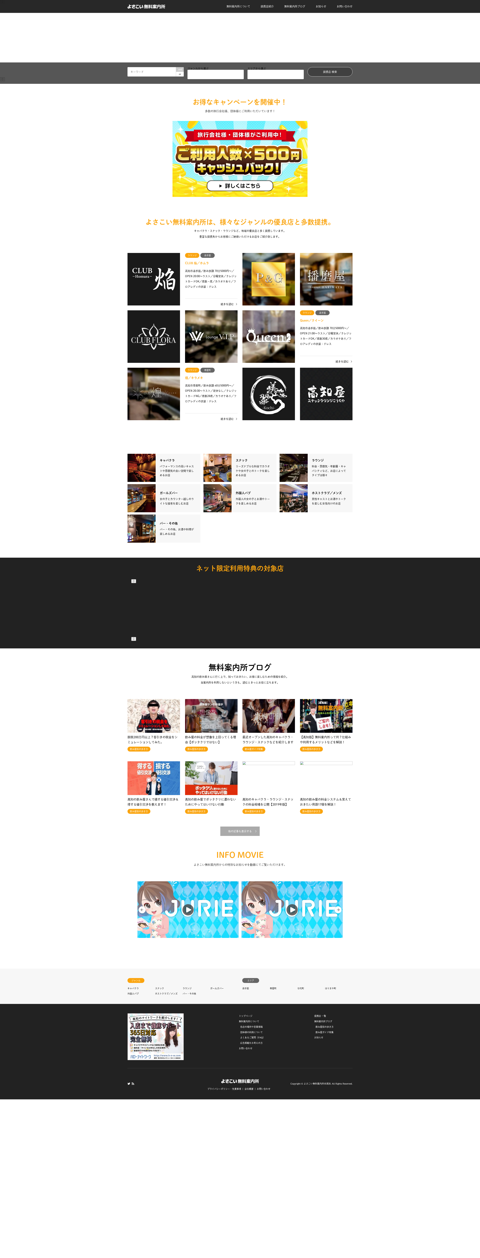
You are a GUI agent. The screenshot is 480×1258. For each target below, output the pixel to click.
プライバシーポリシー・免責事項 (224, 1016)
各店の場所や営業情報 (251, 953)
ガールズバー (217, 915)
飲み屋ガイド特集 (325, 959)
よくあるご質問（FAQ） (252, 964)
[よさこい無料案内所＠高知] (146, 6)
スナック (159, 915)
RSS (133, 1010)
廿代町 (300, 915)
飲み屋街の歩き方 (325, 953)
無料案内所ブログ (294, 6)
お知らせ (321, 6)
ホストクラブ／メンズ (166, 920)
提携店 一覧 (320, 943)
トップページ (245, 943)
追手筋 (245, 915)
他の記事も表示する (240, 758)
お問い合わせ (344, 6)
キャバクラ (133, 915)
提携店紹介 (267, 6)
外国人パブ (133, 920)
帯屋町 (273, 915)
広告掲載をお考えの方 (251, 970)
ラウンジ (187, 915)
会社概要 (249, 1016)
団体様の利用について (251, 959)
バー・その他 (189, 920)
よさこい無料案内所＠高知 (317, 1010)
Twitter (129, 1010)
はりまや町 (330, 915)
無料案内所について (238, 6)
